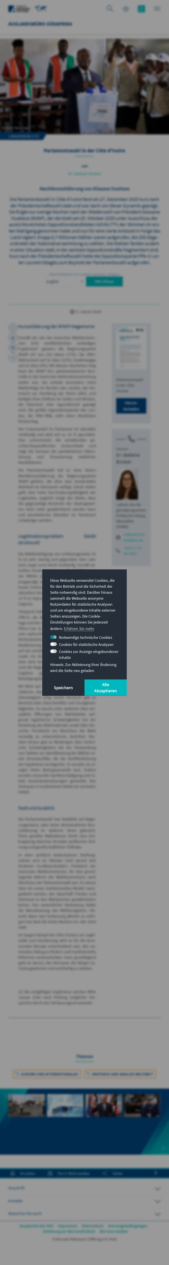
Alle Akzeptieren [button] (105, 687)
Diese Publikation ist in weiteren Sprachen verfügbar (84, 274)
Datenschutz (93, 1225)
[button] (6, 1096)
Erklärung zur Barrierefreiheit (69, 1231)
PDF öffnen (104, 281)
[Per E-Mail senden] (13, 347)
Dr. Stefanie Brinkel (84, 173)
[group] (26, 1121)
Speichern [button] (63, 687)
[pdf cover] (131, 347)
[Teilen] (13, 357)
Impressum (67, 1225)
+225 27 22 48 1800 (132, 550)
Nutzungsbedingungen (127, 1225)
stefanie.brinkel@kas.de (134, 537)
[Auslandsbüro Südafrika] (41, 8)
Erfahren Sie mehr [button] (79, 628)
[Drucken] (13, 337)
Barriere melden (114, 1231)
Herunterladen (131, 406)
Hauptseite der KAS (36, 1225)
